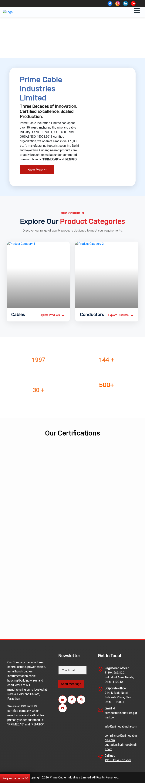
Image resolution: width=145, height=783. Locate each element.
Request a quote (13, 778)
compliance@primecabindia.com (121, 738)
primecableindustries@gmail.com (121, 715)
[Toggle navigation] (136, 10)
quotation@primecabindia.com (121, 747)
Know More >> (37, 169)
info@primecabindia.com (121, 726)
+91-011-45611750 (118, 760)
